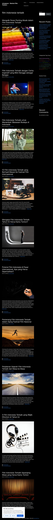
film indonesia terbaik (7, 63)
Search (40, 12)
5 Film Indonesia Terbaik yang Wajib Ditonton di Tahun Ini (17, 416)
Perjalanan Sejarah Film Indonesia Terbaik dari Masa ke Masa (16, 368)
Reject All (13, 515)
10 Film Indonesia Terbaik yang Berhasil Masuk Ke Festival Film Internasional (15, 172)
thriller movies (46, 69)
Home (25, 2)
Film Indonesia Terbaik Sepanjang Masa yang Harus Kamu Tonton (16, 474)
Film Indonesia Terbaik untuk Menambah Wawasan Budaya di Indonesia (15, 122)
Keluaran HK (26, 5)
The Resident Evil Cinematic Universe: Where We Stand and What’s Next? (45, 37)
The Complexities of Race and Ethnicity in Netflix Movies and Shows (44, 42)
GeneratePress (36, 518)
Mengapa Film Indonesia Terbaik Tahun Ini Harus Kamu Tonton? (15, 221)
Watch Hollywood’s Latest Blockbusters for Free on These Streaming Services (44, 90)
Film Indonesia (32, 2)
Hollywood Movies (40, 2)
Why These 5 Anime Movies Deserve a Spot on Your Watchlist (45, 86)
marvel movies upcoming (44, 58)
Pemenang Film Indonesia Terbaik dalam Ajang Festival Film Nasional (16, 320)
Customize (7, 515)
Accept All (20, 515)
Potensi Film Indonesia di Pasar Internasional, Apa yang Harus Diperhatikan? (15, 269)
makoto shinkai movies (45, 62)
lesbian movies (40, 62)
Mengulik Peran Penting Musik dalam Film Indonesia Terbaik (17, 21)
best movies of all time (41, 69)
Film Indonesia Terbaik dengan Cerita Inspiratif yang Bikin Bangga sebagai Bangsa (18, 72)
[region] (13, 512)
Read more (11, 59)
